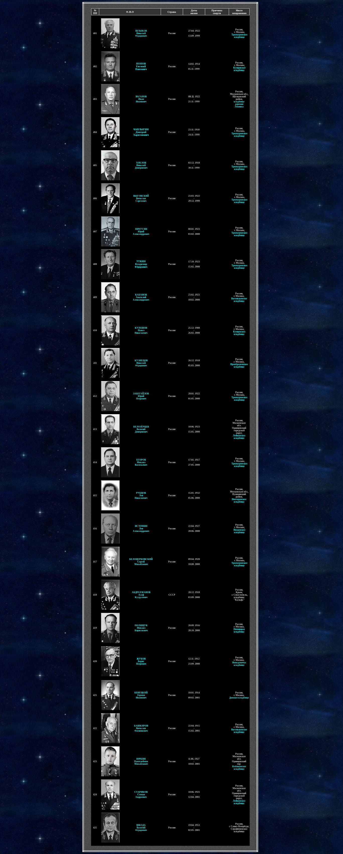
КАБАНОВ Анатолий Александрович (141, 297)
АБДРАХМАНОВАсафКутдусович (141, 595)
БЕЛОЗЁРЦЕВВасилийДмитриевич (141, 429)
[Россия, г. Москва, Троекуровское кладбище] (231, 34)
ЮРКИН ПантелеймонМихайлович (141, 761)
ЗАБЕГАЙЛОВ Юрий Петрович (141, 396)
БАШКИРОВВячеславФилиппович (141, 728)
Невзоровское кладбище (239, 500)
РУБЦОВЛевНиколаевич (141, 495)
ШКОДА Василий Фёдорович (141, 827)
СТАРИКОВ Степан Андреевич (141, 794)
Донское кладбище (239, 697)
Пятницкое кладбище (239, 630)
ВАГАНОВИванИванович (141, 99)
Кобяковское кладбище (239, 767)
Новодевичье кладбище (239, 663)
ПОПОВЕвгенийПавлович (141, 66)
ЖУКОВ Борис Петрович (141, 661)
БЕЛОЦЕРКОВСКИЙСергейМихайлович (141, 561)
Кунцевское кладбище (239, 69)
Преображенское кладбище (239, 365)
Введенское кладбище (239, 531)
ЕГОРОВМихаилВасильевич (141, 462)
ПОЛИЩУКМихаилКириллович (141, 628)
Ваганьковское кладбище (239, 299)
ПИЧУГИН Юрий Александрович (141, 231)
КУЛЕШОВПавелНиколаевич (141, 330)
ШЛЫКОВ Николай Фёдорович (141, 33)
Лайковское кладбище (239, 436)
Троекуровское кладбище (239, 35)
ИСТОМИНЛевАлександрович (141, 528)
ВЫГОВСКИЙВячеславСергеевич (141, 198)
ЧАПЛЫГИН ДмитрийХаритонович (141, 132)
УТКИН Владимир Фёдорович (141, 264)
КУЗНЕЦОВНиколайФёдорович (141, 363)
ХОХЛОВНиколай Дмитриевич (141, 165)
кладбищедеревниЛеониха (239, 104)
